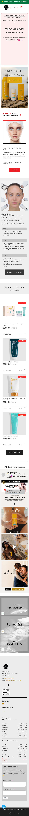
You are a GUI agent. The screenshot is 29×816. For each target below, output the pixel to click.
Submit (5, 797)
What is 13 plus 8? (8, 789)
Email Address (7, 781)
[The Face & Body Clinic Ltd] (6, 7)
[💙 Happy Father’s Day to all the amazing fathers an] (14, 574)
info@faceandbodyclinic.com (13, 680)
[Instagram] (14, 813)
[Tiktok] (18, 813)
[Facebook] (10, 813)
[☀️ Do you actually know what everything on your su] (14, 520)
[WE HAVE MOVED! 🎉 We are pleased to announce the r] (14, 493)
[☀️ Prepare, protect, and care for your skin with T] (14, 547)
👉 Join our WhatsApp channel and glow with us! (14, 1)
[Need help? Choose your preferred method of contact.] (4, 807)
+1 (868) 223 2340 (9, 678)
